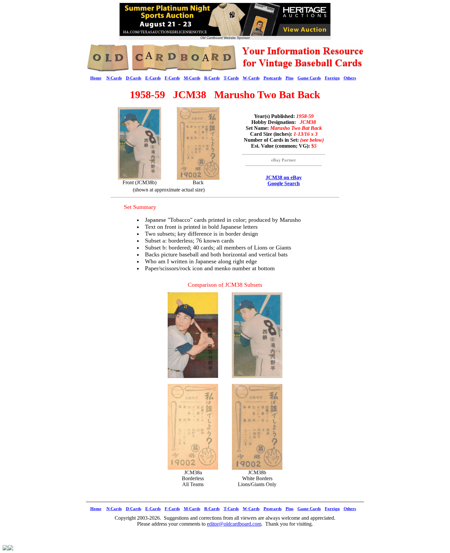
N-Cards (114, 77)
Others (350, 77)
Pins (290, 77)
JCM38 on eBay (284, 177)
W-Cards (251, 77)
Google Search (283, 183)
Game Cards (309, 77)
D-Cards (133, 77)
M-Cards (192, 77)
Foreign (332, 77)
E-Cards (153, 77)
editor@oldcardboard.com (234, 524)
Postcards (273, 77)
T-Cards (231, 77)
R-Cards (212, 77)
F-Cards (172, 77)
